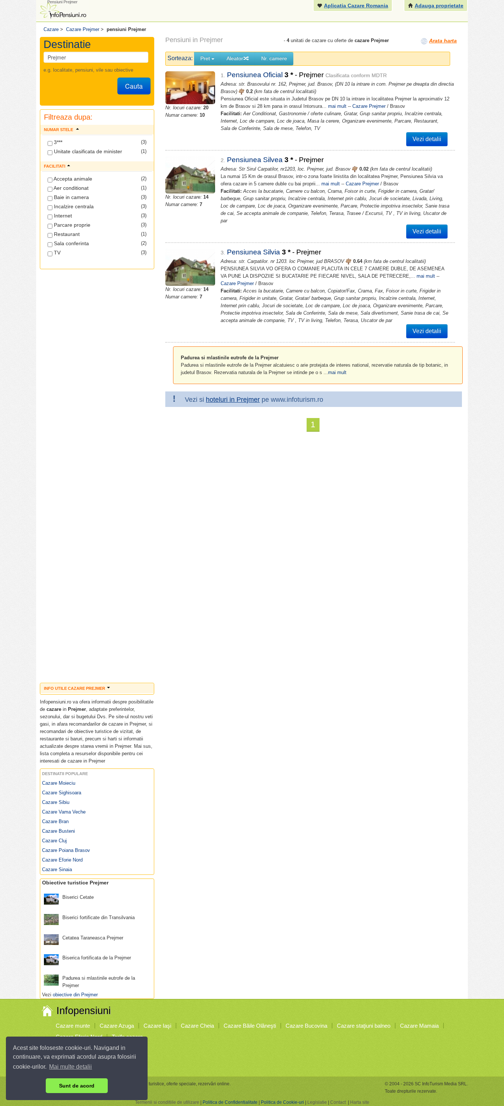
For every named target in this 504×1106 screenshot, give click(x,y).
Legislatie (317, 1102)
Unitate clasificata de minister (87, 151)
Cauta (134, 85)
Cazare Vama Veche (64, 812)
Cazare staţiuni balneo (363, 1025)
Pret (205, 58)
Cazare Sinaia (57, 869)
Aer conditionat (70, 188)
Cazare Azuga (117, 1025)
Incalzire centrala (73, 206)
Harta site (359, 1102)
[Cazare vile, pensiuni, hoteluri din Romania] (62, 10)
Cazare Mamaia (419, 1025)
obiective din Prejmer (75, 994)
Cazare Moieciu (58, 783)
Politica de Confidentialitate (230, 1102)
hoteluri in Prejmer (233, 399)
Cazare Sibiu (55, 802)
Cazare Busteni (58, 831)
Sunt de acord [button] (76, 1086)
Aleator (235, 58)
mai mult (337, 106)
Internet (62, 216)
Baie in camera (70, 197)
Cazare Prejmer (369, 106)
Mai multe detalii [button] (70, 1067)
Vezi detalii (426, 139)
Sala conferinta (70, 243)
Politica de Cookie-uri (282, 1102)
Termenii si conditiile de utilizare (167, 1102)
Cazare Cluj (54, 840)
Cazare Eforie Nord (62, 860)
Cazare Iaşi (157, 1025)
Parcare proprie (71, 225)
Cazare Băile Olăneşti (250, 1025)
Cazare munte (73, 1025)
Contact (338, 1102)
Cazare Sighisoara (61, 792)
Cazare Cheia (197, 1025)
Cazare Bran (55, 821)
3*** (57, 142)
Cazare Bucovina (306, 1025)
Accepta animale (72, 179)
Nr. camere (274, 58)
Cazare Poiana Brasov (66, 850)
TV (56, 253)
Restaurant (66, 234)
